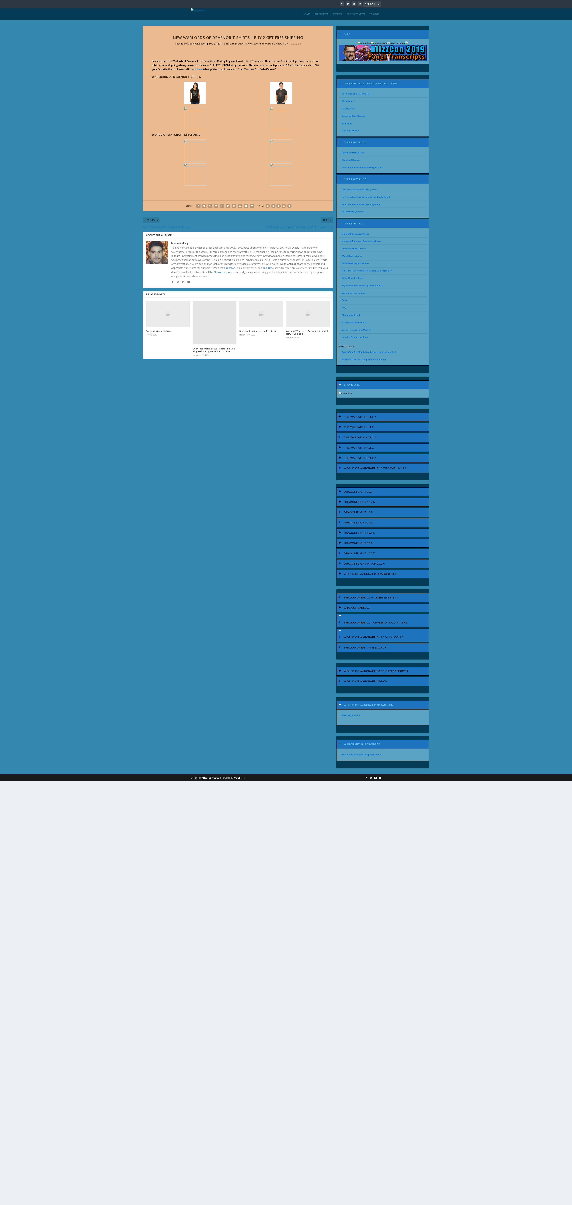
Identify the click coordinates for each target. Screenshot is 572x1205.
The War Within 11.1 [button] (359, 447)
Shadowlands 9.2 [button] (357, 607)
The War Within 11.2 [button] (359, 427)
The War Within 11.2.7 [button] (360, 416)
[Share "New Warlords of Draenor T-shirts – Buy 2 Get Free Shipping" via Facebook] (198, 206)
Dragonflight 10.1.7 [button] (359, 522)
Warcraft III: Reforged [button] (362, 744)
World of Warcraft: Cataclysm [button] (368, 705)
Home (306, 14)
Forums (374, 14)
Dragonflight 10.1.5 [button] (359, 532)
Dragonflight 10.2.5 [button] (359, 502)
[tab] (382, 34)
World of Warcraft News (268, 43)
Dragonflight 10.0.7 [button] (359, 553)
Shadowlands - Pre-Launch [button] (365, 647)
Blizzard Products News (239, 43)
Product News (355, 14)
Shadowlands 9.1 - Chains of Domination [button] (375, 622)
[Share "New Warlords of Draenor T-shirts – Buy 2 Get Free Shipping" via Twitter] (204, 206)
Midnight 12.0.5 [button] (355, 179)
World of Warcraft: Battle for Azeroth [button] (376, 671)
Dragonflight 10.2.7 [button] (359, 491)
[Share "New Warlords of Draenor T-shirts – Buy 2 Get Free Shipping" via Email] (246, 206)
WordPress (239, 777)
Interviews (321, 14)
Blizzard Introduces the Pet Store (258, 331)
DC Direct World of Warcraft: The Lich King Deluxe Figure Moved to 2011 (214, 350)
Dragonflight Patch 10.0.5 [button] (364, 563)
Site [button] (347, 34)
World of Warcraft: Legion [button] (365, 681)
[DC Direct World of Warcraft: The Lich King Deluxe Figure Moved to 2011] (215, 322)
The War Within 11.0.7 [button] (360, 457)
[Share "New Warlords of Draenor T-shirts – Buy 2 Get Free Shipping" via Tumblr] (216, 206)
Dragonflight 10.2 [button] (358, 512)
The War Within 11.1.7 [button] (360, 437)
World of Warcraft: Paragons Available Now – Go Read (307, 332)
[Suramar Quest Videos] (168, 314)
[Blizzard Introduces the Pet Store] (261, 314)
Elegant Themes (211, 777)
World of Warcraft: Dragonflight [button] (371, 573)
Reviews (337, 14)
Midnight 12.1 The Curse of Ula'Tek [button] (371, 83)
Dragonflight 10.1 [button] (358, 543)
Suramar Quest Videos (158, 331)
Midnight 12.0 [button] (354, 223)
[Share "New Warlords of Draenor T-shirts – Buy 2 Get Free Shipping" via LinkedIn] (228, 206)
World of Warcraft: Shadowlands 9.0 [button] (373, 637)
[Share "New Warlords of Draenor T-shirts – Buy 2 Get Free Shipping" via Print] (252, 206)
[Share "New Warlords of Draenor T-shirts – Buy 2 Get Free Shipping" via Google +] (210, 206)
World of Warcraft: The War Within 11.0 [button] (375, 468)
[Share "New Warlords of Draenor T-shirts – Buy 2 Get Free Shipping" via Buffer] (234, 206)
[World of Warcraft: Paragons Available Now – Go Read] (308, 314)
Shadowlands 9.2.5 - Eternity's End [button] (371, 597)
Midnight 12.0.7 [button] (355, 142)
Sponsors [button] (352, 384)
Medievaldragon (196, 43)
